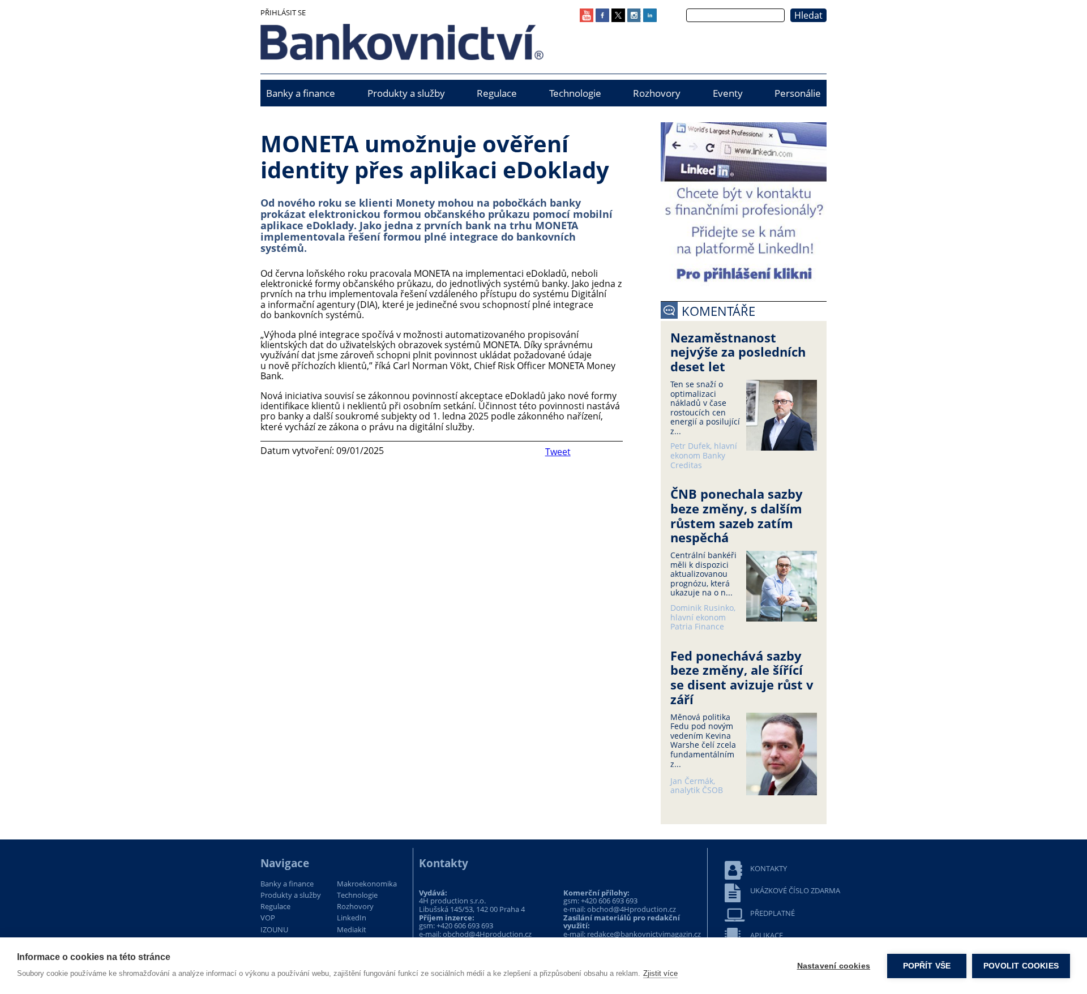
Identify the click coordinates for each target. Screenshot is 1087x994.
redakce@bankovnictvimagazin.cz (644, 934)
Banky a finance (300, 93)
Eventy (728, 93)
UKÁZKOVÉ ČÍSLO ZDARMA (795, 890)
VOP (267, 918)
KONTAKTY (768, 868)
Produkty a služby (406, 93)
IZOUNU (274, 930)
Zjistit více (660, 973)
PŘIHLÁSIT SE (283, 12)
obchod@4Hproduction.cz (487, 934)
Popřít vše (927, 966)
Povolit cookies (1021, 966)
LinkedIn (351, 918)
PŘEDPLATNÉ (772, 913)
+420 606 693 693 (464, 925)
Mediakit (351, 930)
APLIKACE (766, 935)
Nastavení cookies (833, 966)
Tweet (558, 451)
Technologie (575, 93)
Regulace (497, 93)
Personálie (797, 93)
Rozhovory (657, 93)
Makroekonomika (367, 884)
